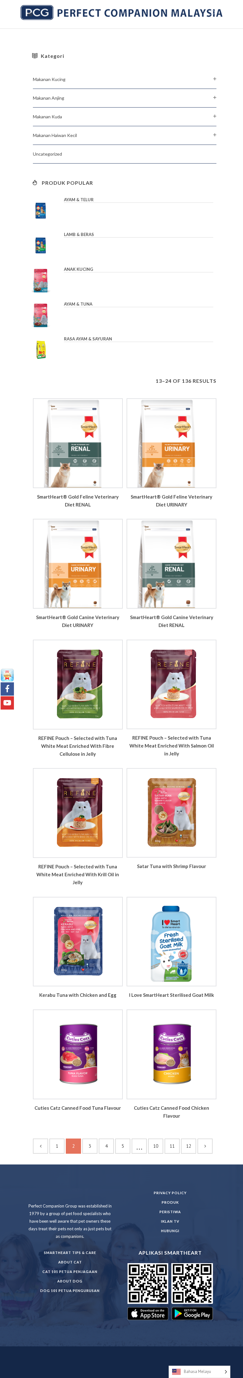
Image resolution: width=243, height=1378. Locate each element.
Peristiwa (170, 1212)
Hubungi (170, 1231)
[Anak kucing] (45, 280)
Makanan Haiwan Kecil (55, 135)
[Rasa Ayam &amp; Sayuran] (45, 350)
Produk (170, 1202)
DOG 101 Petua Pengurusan (70, 1290)
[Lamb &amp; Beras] (45, 245)
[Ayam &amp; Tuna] (45, 315)
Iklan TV (170, 1221)
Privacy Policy (170, 1193)
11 (172, 1146)
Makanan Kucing (49, 79)
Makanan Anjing (48, 98)
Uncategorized (47, 154)
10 (155, 1146)
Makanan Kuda (47, 116)
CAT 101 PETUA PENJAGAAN (69, 1271)
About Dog (70, 1281)
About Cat (70, 1262)
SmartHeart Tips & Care (70, 1253)
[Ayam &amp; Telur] (45, 210)
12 (188, 1146)
